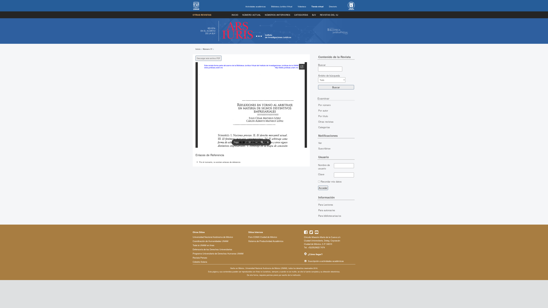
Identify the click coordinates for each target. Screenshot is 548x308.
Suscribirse (324, 148)
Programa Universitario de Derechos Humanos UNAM (218, 253)
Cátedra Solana (200, 261)
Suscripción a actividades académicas (326, 261)
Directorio (333, 6)
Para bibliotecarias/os (329, 215)
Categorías (301, 14)
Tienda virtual (317, 6)
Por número (324, 105)
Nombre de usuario (324, 166)
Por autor (323, 110)
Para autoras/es (326, 210)
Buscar (322, 65)
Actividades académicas (255, 6)
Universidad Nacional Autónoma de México (213, 236)
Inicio (235, 14)
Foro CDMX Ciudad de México (262, 236)
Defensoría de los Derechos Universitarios (212, 249)
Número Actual (251, 14)
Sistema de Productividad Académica (265, 241)
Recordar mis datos (331, 181)
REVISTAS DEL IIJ (329, 14)
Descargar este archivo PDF (208, 58)
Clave (321, 174)
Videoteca (302, 6)
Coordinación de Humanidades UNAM (210, 241)
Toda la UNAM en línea (203, 245)
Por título (323, 116)
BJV (314, 14)
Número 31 (207, 49)
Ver (320, 143)
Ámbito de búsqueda (329, 75)
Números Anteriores (277, 14)
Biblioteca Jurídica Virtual (281, 6)
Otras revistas (202, 14)
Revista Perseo (200, 257)
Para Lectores (325, 204)
